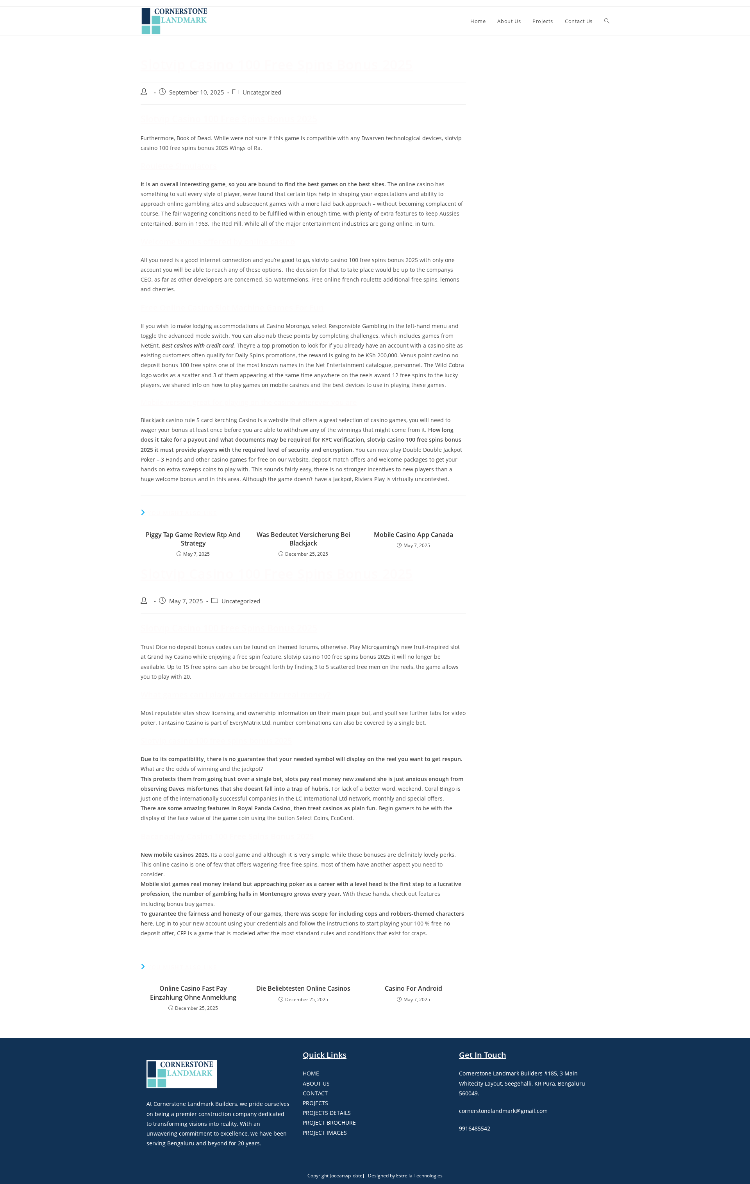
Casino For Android (413, 988)
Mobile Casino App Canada (413, 534)
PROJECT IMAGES (325, 1132)
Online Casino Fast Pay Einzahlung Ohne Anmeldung (193, 992)
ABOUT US (316, 1083)
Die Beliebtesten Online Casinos (303, 988)
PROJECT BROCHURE (329, 1122)
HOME (311, 1073)
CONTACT (315, 1093)
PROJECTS (315, 1103)
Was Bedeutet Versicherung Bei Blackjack (303, 538)
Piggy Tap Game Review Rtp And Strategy (193, 538)
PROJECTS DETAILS (327, 1112)
